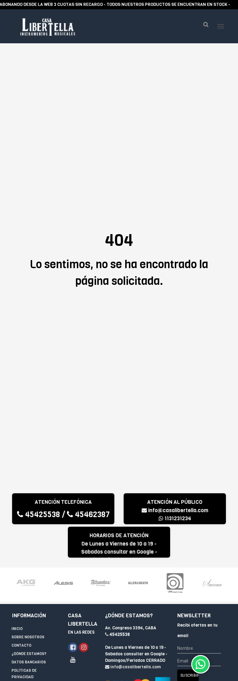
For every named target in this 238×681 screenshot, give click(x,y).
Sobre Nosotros (27, 637)
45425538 (41, 514)
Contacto (21, 645)
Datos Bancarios (28, 662)
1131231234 (177, 518)
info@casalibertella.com (178, 510)
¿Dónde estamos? (28, 653)
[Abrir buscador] (205, 24)
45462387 (91, 514)
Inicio (17, 628)
